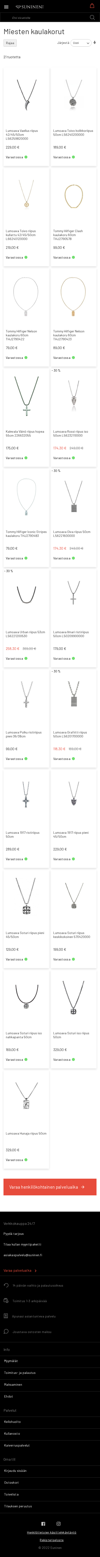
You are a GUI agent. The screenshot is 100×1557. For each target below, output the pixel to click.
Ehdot (8, 1396)
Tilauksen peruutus (18, 1506)
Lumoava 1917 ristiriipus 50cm (23, 834)
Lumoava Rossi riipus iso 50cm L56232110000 (70, 433)
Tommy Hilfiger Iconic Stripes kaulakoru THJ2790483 (26, 534)
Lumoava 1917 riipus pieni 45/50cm (71, 834)
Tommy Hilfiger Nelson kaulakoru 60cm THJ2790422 (21, 335)
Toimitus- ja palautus (20, 1373)
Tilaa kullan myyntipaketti (22, 1244)
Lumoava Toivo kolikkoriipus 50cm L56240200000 (73, 132)
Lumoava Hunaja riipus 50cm (26, 1133)
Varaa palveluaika (17, 1270)
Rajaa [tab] (10, 43)
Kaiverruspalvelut (17, 1445)
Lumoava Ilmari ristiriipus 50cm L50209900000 (71, 634)
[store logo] (29, 7)
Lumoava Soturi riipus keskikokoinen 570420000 (71, 935)
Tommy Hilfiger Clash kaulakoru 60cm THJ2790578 (68, 235)
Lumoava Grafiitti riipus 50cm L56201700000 (70, 734)
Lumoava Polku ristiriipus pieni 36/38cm (24, 734)
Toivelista (11, 1494)
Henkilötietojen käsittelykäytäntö (51, 1532)
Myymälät (11, 1361)
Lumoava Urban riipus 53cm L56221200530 (25, 634)
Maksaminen (13, 1384)
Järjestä (63, 43)
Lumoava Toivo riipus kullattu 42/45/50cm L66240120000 (21, 235)
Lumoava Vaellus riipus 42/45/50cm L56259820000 (22, 134)
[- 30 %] (74, 424)
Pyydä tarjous (13, 1234)
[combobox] (50, 17)
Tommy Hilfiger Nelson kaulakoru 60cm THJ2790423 (68, 335)
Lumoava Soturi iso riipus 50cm (71, 1035)
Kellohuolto (12, 1422)
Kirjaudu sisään (15, 1471)
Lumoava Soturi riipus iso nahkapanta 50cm (24, 1035)
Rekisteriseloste (51, 1540)
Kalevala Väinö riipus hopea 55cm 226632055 (25, 433)
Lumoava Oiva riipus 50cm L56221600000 (71, 534)
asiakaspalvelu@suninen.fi (22, 1255)
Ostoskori (11, 1482)
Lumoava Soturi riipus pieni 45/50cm (25, 935)
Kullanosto (12, 1433)
